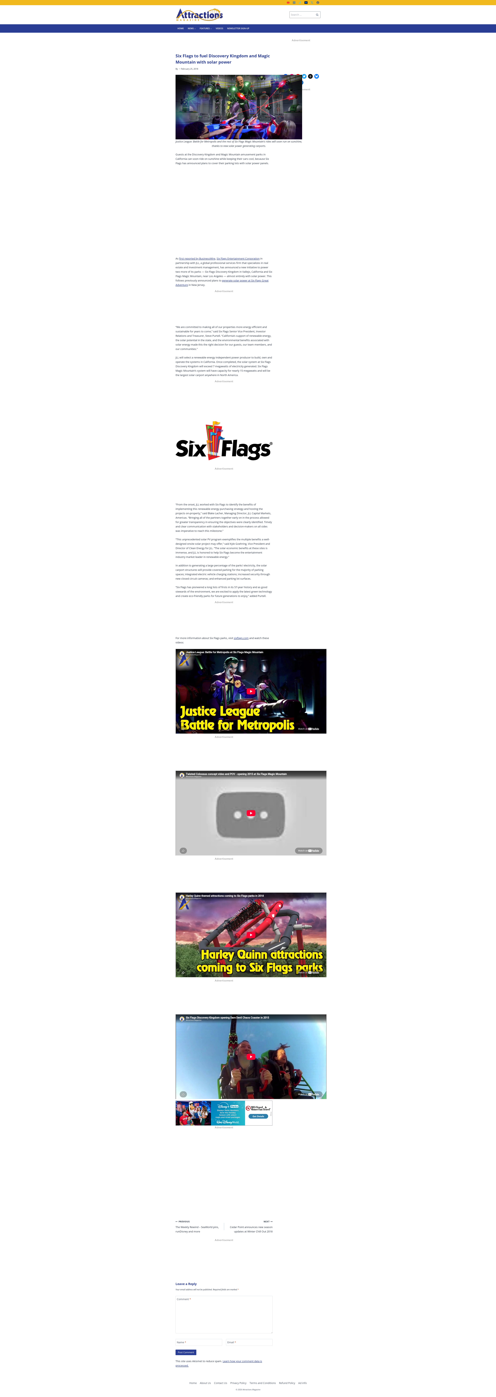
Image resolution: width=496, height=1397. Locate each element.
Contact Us (220, 1383)
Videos (219, 28)
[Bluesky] (306, 2)
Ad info (302, 1383)
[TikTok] (300, 2)
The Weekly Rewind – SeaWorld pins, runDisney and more (197, 1226)
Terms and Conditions (263, 1383)
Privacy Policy (238, 1383)
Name (181, 1342)
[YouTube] (288, 2)
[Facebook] (317, 2)
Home (180, 28)
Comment (184, 1299)
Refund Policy (287, 1383)
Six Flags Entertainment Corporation (238, 258)
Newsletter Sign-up (238, 28)
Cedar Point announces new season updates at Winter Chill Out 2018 (251, 1226)
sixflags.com (241, 638)
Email (231, 1342)
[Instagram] (294, 2)
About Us (205, 1383)
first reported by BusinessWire (197, 258)
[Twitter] (312, 2)
